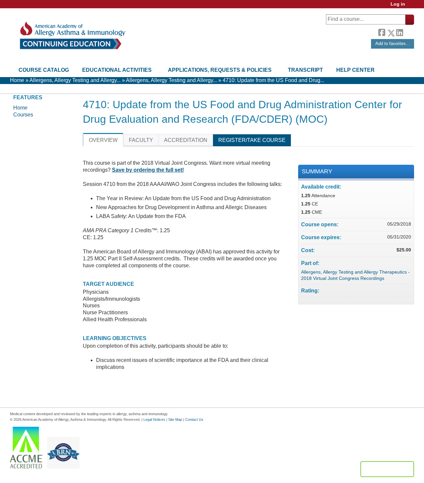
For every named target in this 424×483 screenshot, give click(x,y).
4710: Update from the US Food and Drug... (273, 80)
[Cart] (412, 6)
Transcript (305, 70)
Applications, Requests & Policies (220, 70)
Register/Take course (252, 140)
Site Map (175, 419)
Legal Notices (154, 419)
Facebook (381, 32)
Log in (398, 4)
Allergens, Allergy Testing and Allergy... (75, 80)
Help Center (355, 70)
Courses (23, 114)
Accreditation (185, 140)
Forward (408, 31)
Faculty (141, 140)
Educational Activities (117, 70)
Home (17, 80)
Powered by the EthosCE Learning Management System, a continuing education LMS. (387, 469)
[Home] (72, 35)
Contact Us (194, 419)
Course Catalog (44, 70)
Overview (103, 140)
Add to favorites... (392, 43)
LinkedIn (399, 32)
